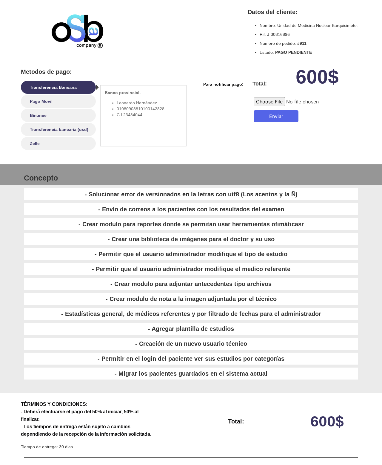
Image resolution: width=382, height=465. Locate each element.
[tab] (58, 87)
